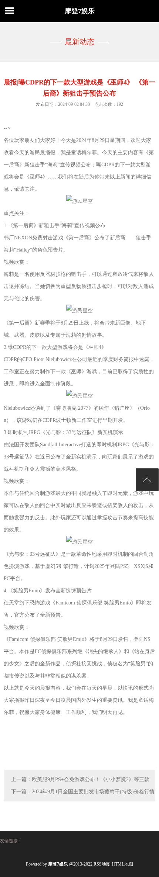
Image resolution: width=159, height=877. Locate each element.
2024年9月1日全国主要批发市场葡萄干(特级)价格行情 (93, 791)
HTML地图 (122, 864)
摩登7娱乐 (80, 11)
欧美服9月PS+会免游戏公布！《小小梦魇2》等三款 (90, 779)
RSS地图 (102, 864)
